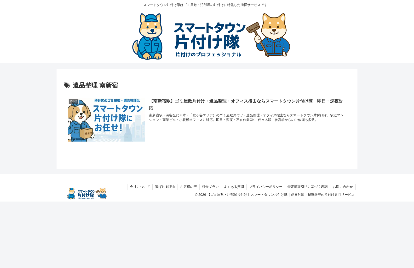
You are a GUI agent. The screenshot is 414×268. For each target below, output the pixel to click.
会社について (140, 187)
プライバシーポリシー (265, 187)
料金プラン (210, 187)
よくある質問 (234, 187)
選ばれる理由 (165, 187)
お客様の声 (188, 187)
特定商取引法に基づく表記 (308, 187)
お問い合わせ (343, 187)
